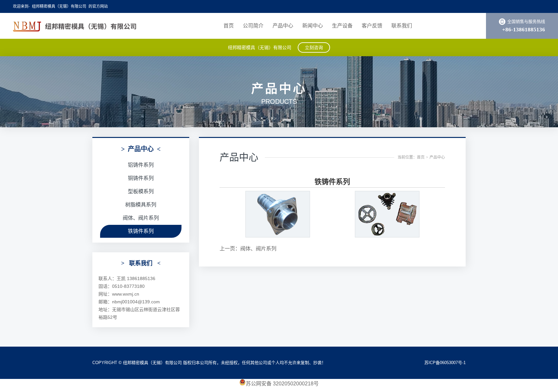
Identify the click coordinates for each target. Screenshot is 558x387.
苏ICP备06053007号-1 (445, 362)
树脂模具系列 (140, 204)
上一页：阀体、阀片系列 (248, 248)
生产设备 (342, 25)
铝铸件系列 (141, 165)
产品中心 (283, 25)
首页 (228, 25)
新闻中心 (312, 25)
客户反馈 (372, 25)
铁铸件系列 (141, 231)
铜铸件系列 (141, 178)
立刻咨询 (314, 47)
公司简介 (253, 25)
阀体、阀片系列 (141, 218)
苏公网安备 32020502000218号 (282, 383)
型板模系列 (141, 191)
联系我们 (401, 25)
